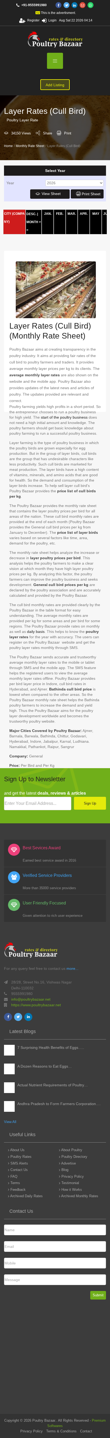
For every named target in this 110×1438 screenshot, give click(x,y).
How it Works (71, 1190)
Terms (14, 1183)
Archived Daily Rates (26, 1196)
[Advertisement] (55, 1359)
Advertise (68, 1163)
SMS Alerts (18, 1163)
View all (10, 1122)
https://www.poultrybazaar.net (36, 1005)
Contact (86, 1431)
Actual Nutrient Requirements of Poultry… (52, 1085)
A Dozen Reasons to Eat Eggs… (44, 1066)
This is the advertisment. (58, 13)
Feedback (17, 1190)
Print (67, 133)
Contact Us (18, 1170)
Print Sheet (91, 194)
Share (47, 133)
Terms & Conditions (61, 1431)
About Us (17, 1150)
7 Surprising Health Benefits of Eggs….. (50, 1047)
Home (8, 146)
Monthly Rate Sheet (30, 146)
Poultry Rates (20, 1157)
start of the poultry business (64, 417)
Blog (64, 1170)
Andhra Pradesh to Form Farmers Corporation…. (59, 1104)
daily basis (36, 631)
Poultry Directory (73, 1157)
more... (72, 968)
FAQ (13, 1176)
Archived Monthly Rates (79, 1196)
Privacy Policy (72, 1176)
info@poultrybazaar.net (30, 999)
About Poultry (71, 1150)
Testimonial (69, 1183)
